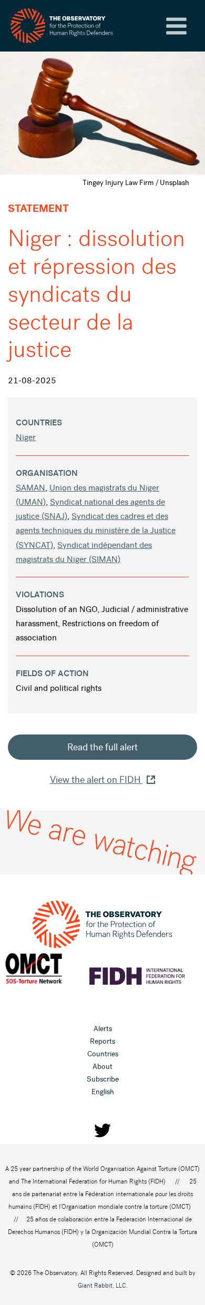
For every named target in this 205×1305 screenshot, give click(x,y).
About (102, 1066)
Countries (102, 1053)
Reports (102, 1041)
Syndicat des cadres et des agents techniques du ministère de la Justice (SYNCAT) (96, 530)
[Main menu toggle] (176, 26)
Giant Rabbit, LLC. (103, 1285)
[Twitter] (102, 1130)
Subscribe (103, 1079)
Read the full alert (102, 747)
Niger (26, 437)
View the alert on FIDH (96, 780)
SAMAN (30, 488)
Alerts (103, 1028)
